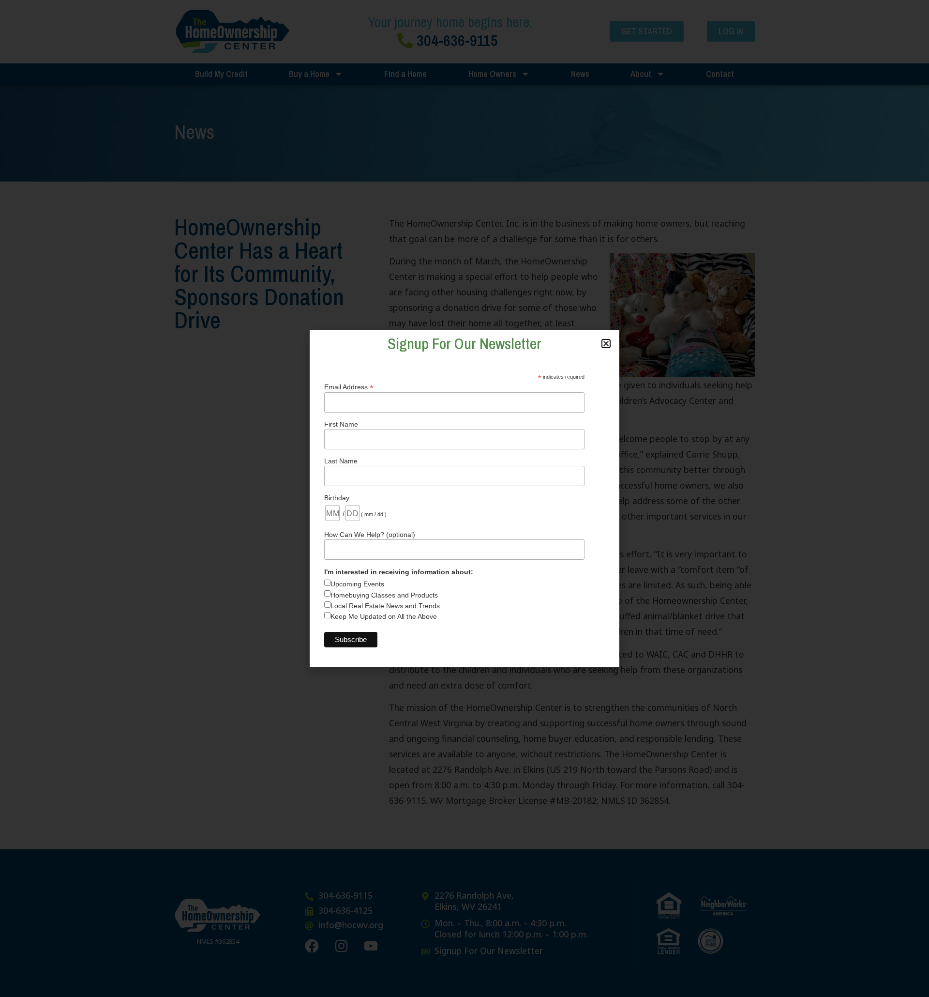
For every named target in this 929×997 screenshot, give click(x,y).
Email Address (349, 387)
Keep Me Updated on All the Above (383, 616)
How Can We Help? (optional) (369, 534)
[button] (606, 343)
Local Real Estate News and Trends (385, 606)
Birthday (336, 497)
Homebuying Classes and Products (384, 595)
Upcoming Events (357, 584)
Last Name (341, 461)
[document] (464, 498)
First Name (341, 424)
